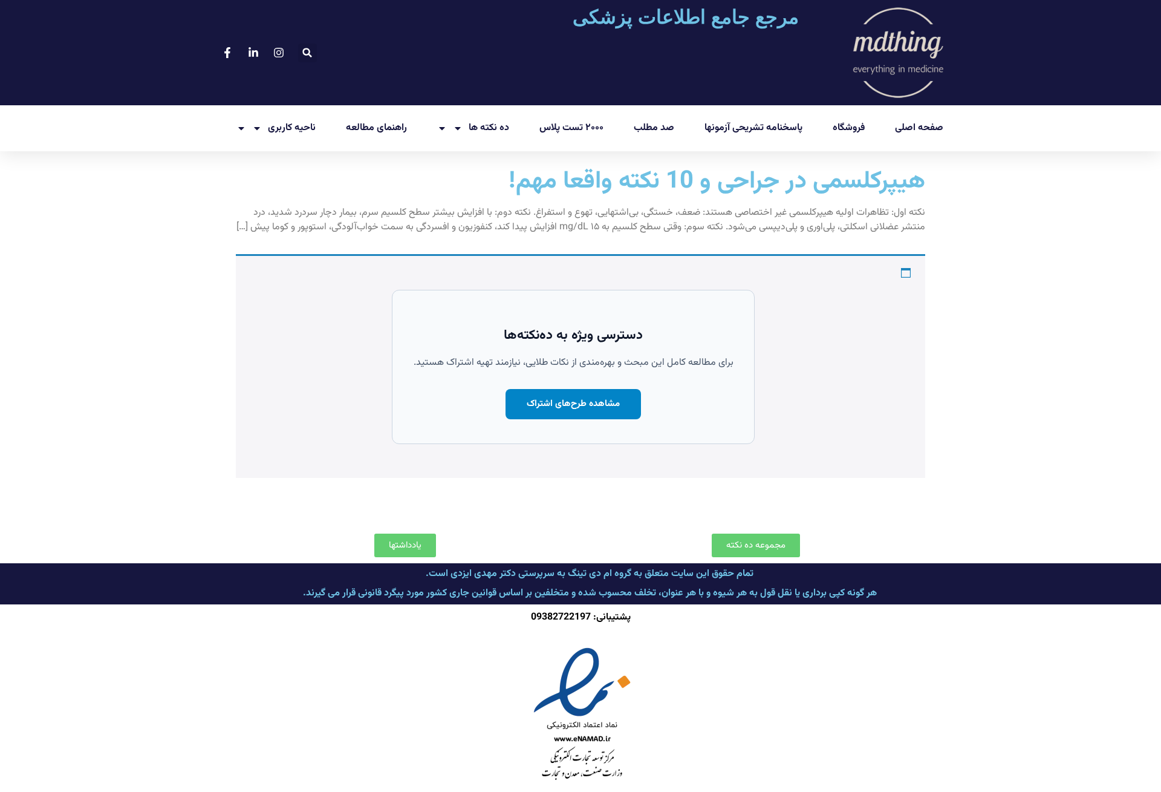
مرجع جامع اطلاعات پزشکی (686, 17)
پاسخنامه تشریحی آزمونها (753, 128)
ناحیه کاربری (292, 128)
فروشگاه (849, 128)
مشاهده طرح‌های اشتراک (573, 404)
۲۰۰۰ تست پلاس (571, 128)
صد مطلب (654, 128)
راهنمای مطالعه (376, 128)
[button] (307, 53)
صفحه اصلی (919, 128)
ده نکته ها (489, 128)
